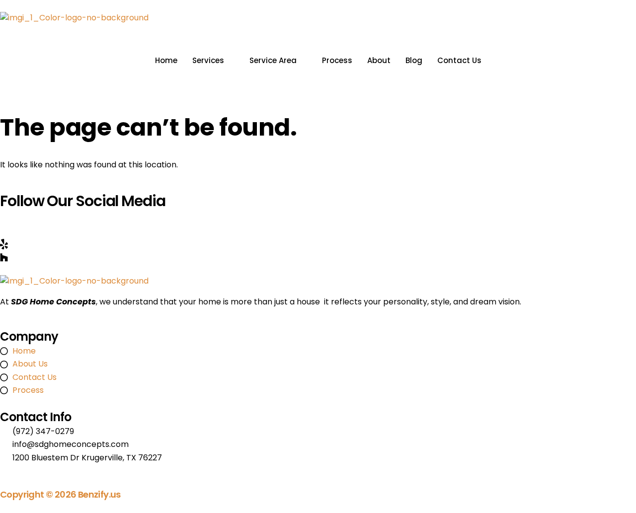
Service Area (273, 60)
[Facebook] (318, 217)
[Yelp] (318, 243)
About (379, 60)
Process (337, 60)
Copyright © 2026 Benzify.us (60, 494)
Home (166, 60)
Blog (413, 60)
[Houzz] (318, 256)
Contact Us (459, 60)
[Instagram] (318, 230)
